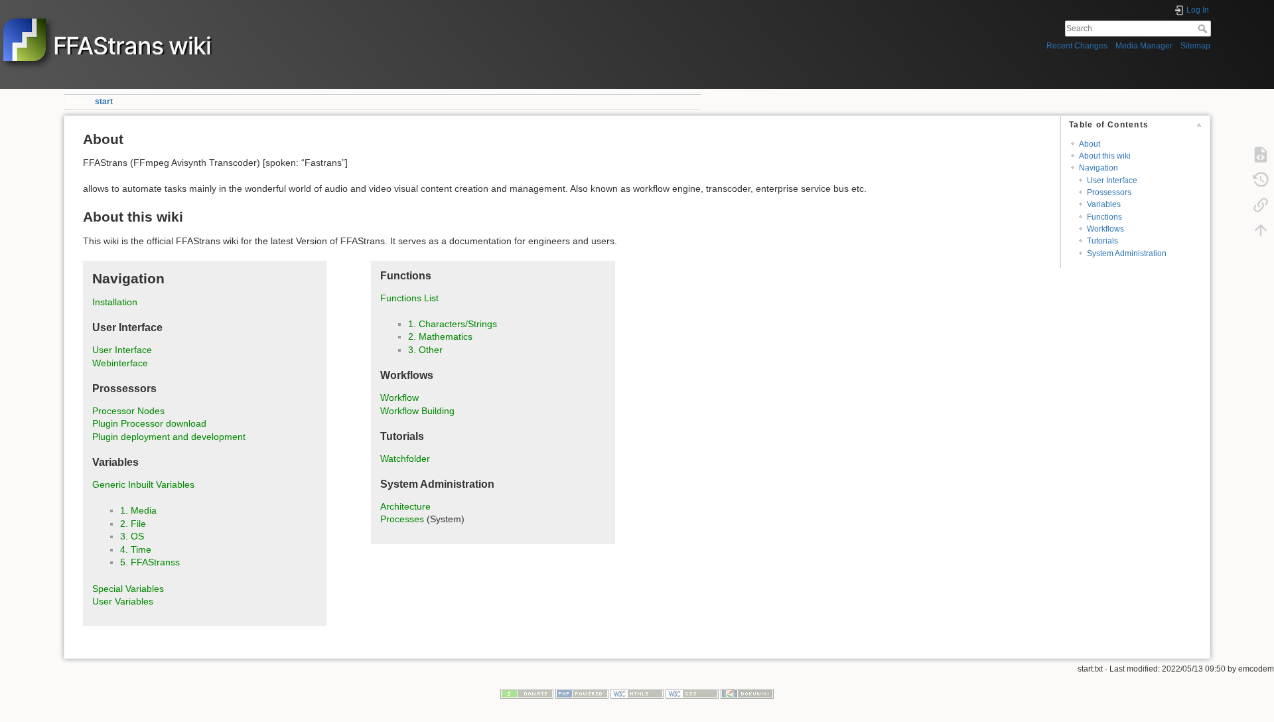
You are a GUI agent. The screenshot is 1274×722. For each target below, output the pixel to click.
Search (1204, 28)
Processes (402, 519)
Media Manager (1143, 45)
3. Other (425, 349)
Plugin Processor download (149, 423)
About (1089, 144)
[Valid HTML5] (637, 693)
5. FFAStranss (150, 562)
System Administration (1127, 253)
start (104, 101)
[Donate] (526, 693)
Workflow (399, 397)
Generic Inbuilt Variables (143, 484)
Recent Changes (1076, 45)
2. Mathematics (440, 336)
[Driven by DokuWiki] (747, 693)
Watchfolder (405, 458)
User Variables (122, 601)
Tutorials (1102, 241)
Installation (114, 302)
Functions (1104, 217)
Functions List (409, 298)
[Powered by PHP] (581, 693)
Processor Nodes (128, 410)
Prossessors (1109, 192)
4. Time (135, 549)
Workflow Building (417, 410)
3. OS (132, 536)
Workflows (1105, 229)
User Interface (1112, 180)
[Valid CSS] (692, 693)
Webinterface (120, 363)
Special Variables (128, 588)
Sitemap (1195, 45)
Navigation (1098, 168)
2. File (133, 523)
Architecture (405, 506)
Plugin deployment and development (169, 436)
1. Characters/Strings (452, 324)
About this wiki (1105, 156)
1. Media (138, 510)
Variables (1104, 204)
